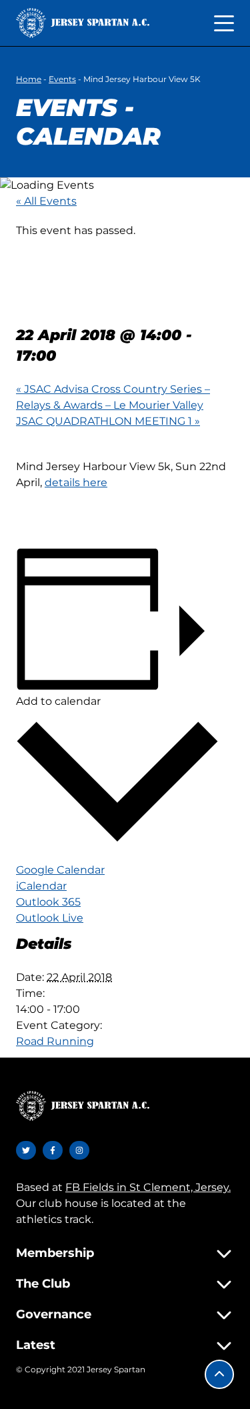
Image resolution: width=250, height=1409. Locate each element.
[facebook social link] (53, 1150)
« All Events (46, 201)
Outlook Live (49, 918)
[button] (219, 1374)
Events (62, 79)
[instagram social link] (79, 1150)
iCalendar (41, 886)
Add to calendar (58, 701)
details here (76, 482)
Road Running (55, 1041)
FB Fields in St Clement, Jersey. (148, 1187)
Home (28, 79)
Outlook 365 (48, 902)
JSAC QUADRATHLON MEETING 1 (108, 421)
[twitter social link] (26, 1150)
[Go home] (82, 23)
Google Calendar (60, 870)
